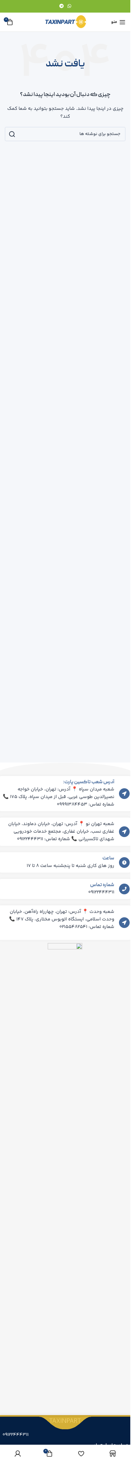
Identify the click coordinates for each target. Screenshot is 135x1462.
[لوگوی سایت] (65, 22)
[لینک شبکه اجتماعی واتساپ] (69, 6)
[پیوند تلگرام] (61, 6)
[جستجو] (12, 134)
